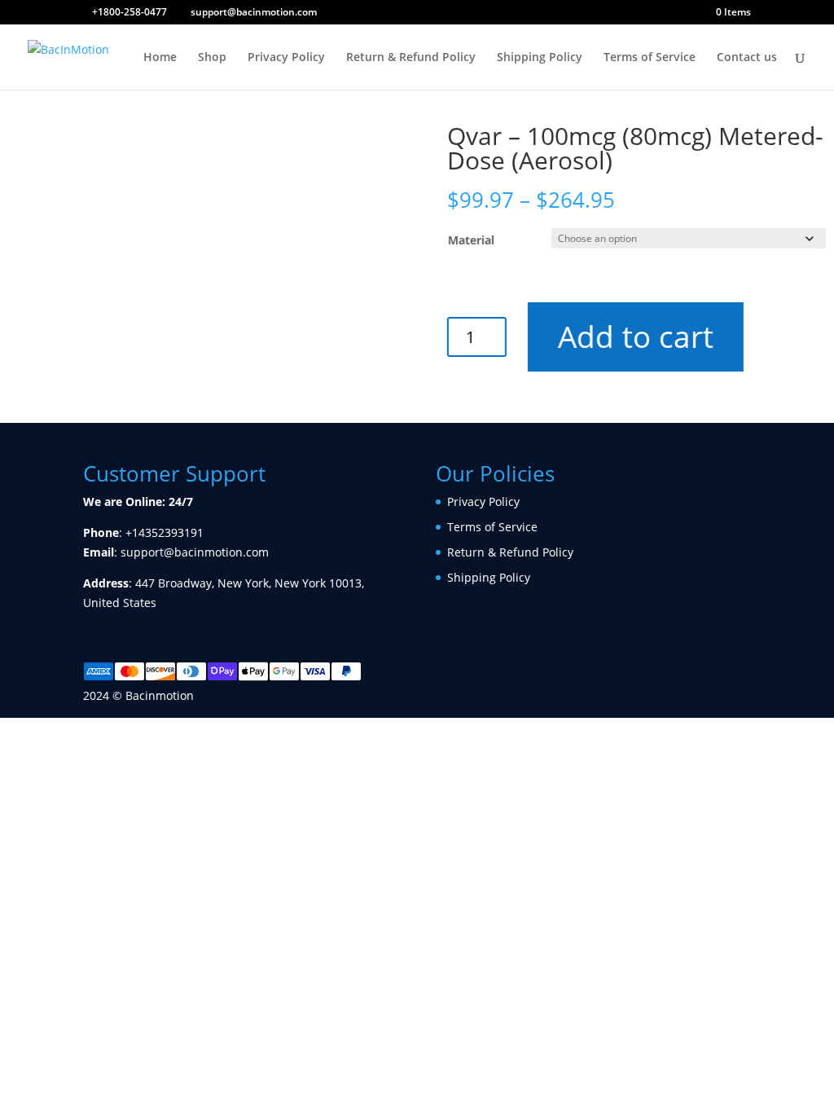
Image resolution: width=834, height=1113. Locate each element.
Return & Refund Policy (411, 57)
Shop (212, 57)
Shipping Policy (539, 57)
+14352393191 (164, 532)
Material (471, 240)
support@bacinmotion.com (195, 552)
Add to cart (635, 336)
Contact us (747, 57)
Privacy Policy (286, 57)
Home (160, 57)
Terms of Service (650, 57)
